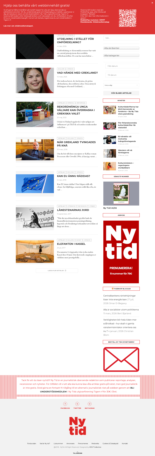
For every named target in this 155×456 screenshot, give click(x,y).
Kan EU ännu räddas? (73, 176)
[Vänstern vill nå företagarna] (109, 153)
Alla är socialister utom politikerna (121, 309)
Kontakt (125, 443)
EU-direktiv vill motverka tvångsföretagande (127, 139)
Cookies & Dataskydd (110, 443)
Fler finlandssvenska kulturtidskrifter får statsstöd (127, 125)
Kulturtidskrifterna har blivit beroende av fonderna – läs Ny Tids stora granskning (128, 110)
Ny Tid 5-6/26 (110, 208)
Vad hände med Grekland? (77, 72)
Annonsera (70, 443)
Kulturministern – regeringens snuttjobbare (126, 165)
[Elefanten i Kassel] (35, 251)
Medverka (95, 443)
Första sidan (31, 443)
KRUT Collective (95, 447)
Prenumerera (83, 443)
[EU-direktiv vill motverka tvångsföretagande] (109, 139)
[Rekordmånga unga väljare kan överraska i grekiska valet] (35, 114)
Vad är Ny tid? (45, 443)
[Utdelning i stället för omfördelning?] (35, 46)
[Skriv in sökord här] (121, 38)
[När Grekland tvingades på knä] (35, 149)
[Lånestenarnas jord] (35, 217)
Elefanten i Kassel (71, 243)
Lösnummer (58, 443)
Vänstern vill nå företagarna (125, 151)
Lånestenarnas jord (73, 210)
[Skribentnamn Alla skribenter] (121, 48)
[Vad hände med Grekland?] (35, 80)
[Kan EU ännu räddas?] (35, 183)
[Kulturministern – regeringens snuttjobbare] (109, 166)
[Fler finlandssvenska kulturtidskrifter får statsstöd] (109, 126)
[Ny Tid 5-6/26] (121, 194)
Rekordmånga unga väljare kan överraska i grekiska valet (76, 110)
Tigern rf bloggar (122, 289)
